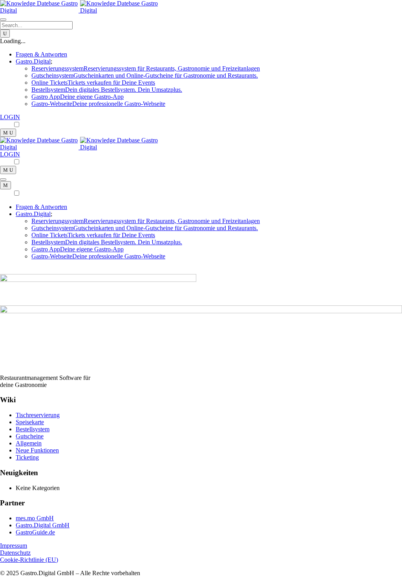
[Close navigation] (5, 185)
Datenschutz (15, 552)
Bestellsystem (106, 89)
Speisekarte (30, 422)
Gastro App (77, 96)
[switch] (16, 124)
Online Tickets (93, 82)
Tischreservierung (38, 415)
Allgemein (29, 443)
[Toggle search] (8, 133)
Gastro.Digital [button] (33, 61)
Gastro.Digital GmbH (42, 525)
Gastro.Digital (33, 214)
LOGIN (10, 117)
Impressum (13, 545)
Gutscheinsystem (144, 75)
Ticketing (27, 457)
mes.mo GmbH (35, 518)
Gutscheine (30, 436)
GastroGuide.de (35, 532)
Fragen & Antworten (41, 54)
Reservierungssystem (145, 68)
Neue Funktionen (37, 450)
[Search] (5, 33)
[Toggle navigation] (3, 19)
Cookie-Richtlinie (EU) (29, 559)
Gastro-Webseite (98, 103)
